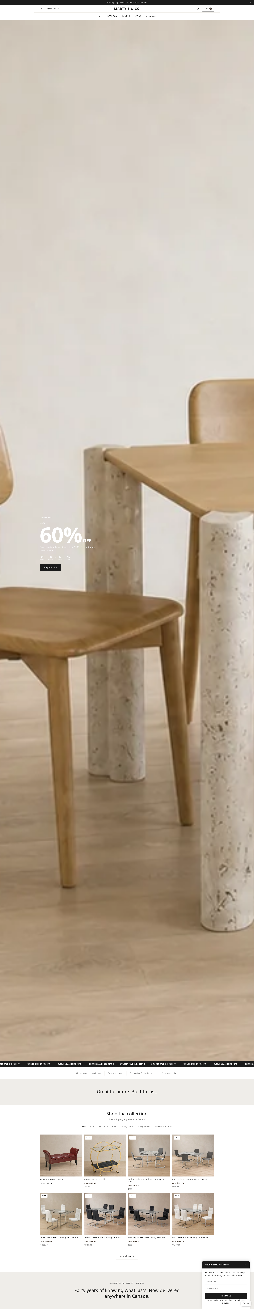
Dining (126, 16)
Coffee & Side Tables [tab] (163, 1126)
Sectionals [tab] (103, 1126)
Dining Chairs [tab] (127, 1126)
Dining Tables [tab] (143, 1126)
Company (151, 16)
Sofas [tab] (92, 1126)
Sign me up (226, 1295)
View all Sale (125, 1256)
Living (138, 16)
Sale (100, 16)
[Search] (42, 8)
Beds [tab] (114, 1126)
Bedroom (112, 16)
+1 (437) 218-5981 (53, 8)
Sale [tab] (83, 1126)
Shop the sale (50, 567)
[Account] (198, 8)
